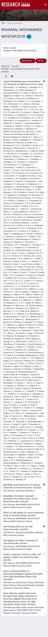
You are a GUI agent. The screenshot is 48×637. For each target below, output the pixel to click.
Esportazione (27, 61)
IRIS (3, 23)
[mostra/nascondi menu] (46, 5)
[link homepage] (16, 4)
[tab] (6, 76)
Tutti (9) (40, 61)
